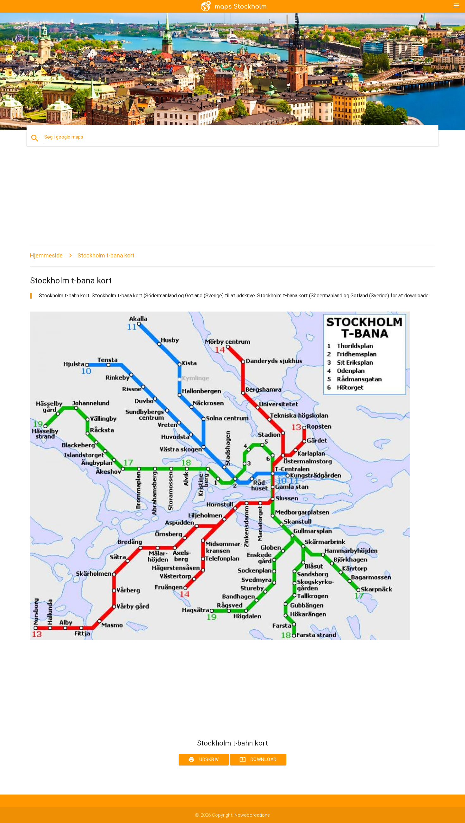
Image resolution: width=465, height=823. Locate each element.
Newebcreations (252, 815)
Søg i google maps (63, 137)
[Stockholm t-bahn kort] (220, 638)
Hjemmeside (46, 255)
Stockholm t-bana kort (106, 255)
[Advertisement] (220, 201)
